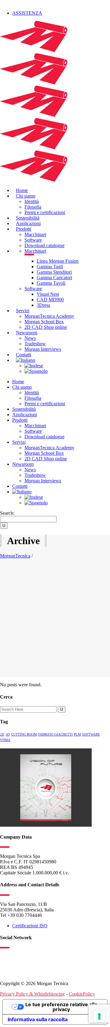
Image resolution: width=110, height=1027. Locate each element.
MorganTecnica (15, 555)
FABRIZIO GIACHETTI (55, 734)
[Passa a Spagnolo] (36, 371)
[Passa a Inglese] (33, 365)
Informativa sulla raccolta (38, 1019)
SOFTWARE (91, 734)
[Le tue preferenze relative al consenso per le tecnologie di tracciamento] (99, 1016)
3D (8, 734)
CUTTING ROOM (24, 734)
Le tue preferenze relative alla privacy (61, 1006)
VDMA (5, 740)
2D (2, 734)
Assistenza (27, 13)
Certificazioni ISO (29, 925)
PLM (77, 734)
